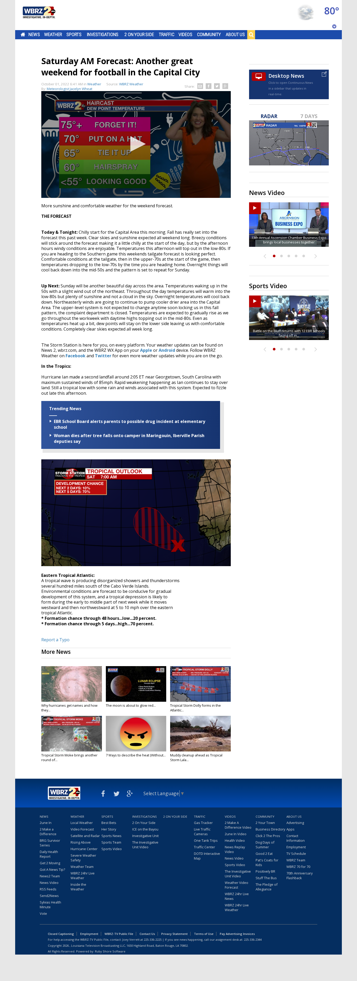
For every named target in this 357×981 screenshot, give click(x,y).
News (34, 34)
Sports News (111, 835)
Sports (74, 34)
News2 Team (50, 876)
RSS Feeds (48, 889)
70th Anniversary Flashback (299, 875)
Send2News (49, 895)
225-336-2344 (253, 939)
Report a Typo (55, 640)
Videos (185, 34)
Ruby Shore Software (110, 951)
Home (23, 34)
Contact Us (147, 934)
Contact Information (295, 838)
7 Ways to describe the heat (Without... (136, 755)
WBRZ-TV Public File (119, 934)
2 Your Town (265, 822)
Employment (296, 847)
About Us (235, 34)
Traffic (166, 34)
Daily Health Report (49, 854)
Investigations (103, 34)
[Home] (39, 15)
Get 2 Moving (50, 863)
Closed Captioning (61, 934)
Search (251, 34)
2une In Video (235, 834)
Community (209, 34)
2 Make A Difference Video (238, 825)
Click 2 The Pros (268, 835)
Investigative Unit (145, 835)
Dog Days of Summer (265, 844)
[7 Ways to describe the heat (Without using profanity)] (136, 733)
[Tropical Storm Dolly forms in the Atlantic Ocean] (200, 684)
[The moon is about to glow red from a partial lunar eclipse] (136, 684)
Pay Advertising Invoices (237, 934)
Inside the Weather (78, 886)
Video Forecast (82, 829)
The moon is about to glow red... (131, 705)
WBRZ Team (295, 860)
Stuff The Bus (266, 878)
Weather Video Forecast (236, 885)
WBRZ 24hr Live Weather (83, 875)
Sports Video (111, 848)
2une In (45, 822)
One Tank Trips (206, 840)
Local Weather (82, 822)
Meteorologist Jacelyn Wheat (69, 88)
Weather (53, 34)
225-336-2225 (153, 939)
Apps (290, 829)
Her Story (108, 829)
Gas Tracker (203, 822)
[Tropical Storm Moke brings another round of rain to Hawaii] (71, 733)
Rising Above (81, 842)
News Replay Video (235, 849)
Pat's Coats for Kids (267, 862)
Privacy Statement (174, 934)
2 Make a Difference (48, 831)
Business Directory (270, 829)
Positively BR (265, 871)
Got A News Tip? (52, 869)
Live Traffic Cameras (202, 831)
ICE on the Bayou (145, 829)
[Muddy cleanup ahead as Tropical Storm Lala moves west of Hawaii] (200, 733)
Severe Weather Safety (83, 857)
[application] (136, 144)
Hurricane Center (84, 848)
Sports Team (111, 842)
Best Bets (108, 822)
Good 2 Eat (264, 853)
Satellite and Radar (85, 835)
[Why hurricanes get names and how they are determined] (71, 684)
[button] (136, 143)
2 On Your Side (139, 34)
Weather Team (82, 866)
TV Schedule (296, 853)
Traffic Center (204, 847)
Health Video (235, 840)
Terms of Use (204, 934)
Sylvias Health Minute (50, 904)
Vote (43, 913)
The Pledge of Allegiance (267, 886)
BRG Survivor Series (50, 843)
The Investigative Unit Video (145, 844)
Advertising (295, 822)
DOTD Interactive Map (207, 856)
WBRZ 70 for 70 (298, 866)
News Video (49, 882)
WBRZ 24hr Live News (237, 896)
